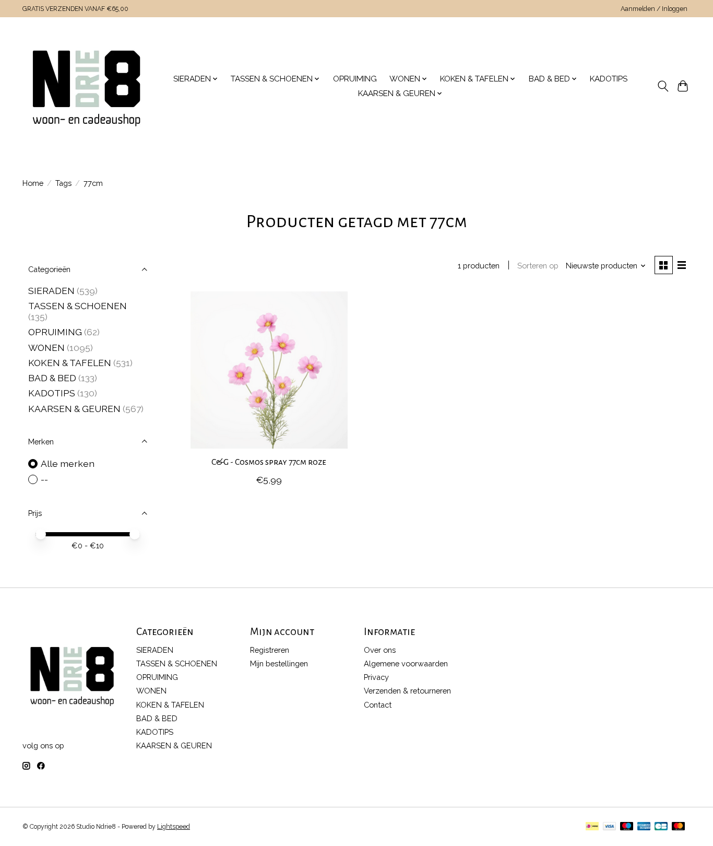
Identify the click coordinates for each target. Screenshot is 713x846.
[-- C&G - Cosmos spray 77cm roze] (269, 370)
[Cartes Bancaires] (661, 827)
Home (32, 183)
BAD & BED (52, 377)
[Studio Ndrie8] (86, 86)
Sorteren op (537, 265)
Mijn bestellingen (279, 663)
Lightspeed (173, 826)
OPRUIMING (355, 79)
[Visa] (609, 827)
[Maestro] (627, 827)
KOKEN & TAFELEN (69, 362)
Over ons (380, 649)
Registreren (269, 649)
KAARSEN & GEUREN (74, 408)
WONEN (46, 347)
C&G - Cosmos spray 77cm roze (268, 462)
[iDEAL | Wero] (592, 827)
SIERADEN (51, 290)
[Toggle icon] (662, 86)
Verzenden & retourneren (407, 690)
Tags (63, 183)
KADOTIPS (608, 79)
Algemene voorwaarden (406, 663)
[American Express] (644, 827)
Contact (377, 704)
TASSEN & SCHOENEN (77, 305)
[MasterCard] (678, 827)
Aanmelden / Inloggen (654, 9)
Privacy (376, 677)
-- (44, 479)
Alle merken (67, 463)
